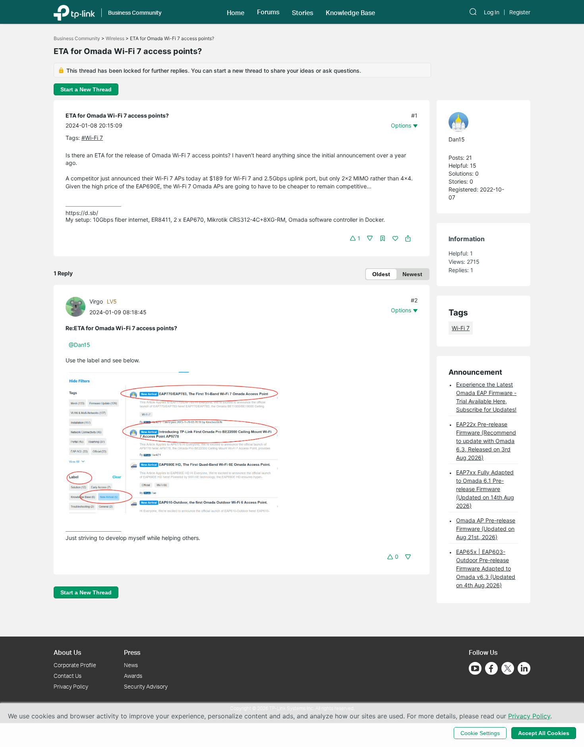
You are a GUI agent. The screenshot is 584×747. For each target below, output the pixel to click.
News (131, 665)
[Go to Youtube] (475, 668)
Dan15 (457, 139)
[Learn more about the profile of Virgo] (77, 305)
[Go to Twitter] (507, 669)
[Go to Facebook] (491, 668)
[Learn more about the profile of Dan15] (480, 122)
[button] (235, 12)
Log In (491, 12)
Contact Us (67, 675)
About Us (67, 652)
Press (132, 652)
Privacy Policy (71, 686)
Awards (133, 675)
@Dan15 (79, 344)
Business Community (77, 38)
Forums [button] (268, 12)
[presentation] (75, 307)
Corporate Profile (75, 665)
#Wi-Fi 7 (92, 137)
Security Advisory (146, 686)
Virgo (96, 301)
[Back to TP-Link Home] (74, 12)
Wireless (115, 38)
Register (519, 12)
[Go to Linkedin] (524, 668)
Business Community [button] (135, 12)
